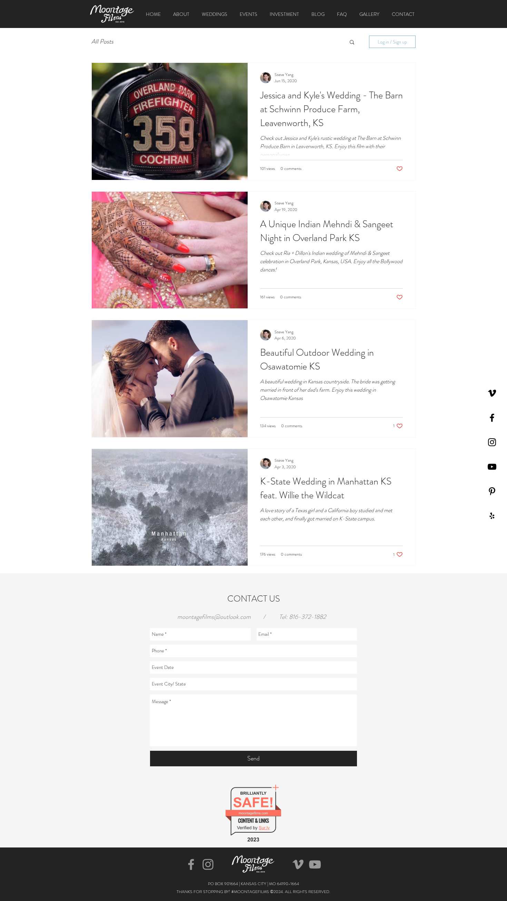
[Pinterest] (492, 491)
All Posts (102, 41)
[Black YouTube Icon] (492, 466)
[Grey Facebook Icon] (191, 864)
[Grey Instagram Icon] (208, 864)
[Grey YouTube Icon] (315, 864)
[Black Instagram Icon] (492, 442)
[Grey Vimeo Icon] (298, 864)
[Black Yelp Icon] (492, 515)
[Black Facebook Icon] (492, 417)
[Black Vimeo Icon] (492, 393)
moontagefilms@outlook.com (214, 616)
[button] (352, 42)
